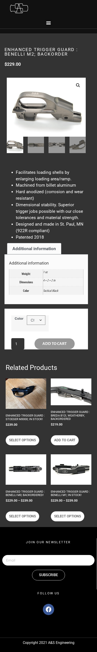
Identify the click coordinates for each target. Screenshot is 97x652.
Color (19, 318)
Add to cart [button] (64, 440)
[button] (48, 22)
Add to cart (54, 344)
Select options (22, 440)
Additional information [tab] (34, 248)
